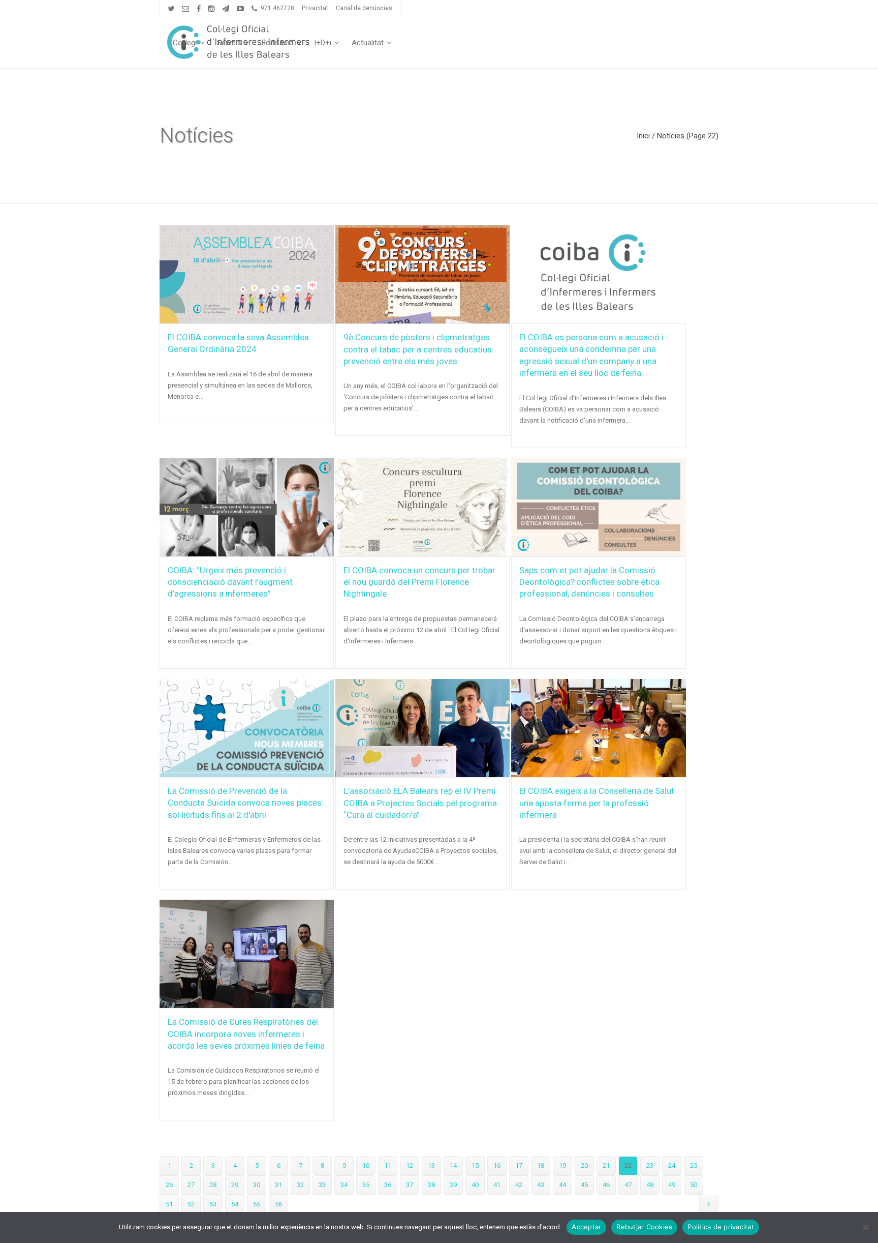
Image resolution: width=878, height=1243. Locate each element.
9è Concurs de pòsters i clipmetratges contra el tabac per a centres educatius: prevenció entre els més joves (418, 349)
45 (584, 1185)
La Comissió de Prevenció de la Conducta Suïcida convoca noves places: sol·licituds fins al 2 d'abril (246, 803)
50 (693, 1185)
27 (191, 1185)
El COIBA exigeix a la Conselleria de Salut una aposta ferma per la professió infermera (596, 803)
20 (584, 1165)
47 (628, 1185)
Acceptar (586, 1227)
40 (475, 1185)
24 (671, 1165)
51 (169, 1204)
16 (496, 1165)
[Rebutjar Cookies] (865, 1227)
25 (693, 1165)
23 (649, 1165)
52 (191, 1204)
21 (606, 1165)
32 (300, 1185)
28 (212, 1185)
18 (540, 1165)
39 (453, 1185)
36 (387, 1185)
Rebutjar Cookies (644, 1227)
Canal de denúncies (364, 8)
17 (518, 1165)
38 (431, 1185)
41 (496, 1185)
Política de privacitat (720, 1227)
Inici (643, 135)
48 (649, 1185)
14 (453, 1165)
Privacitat (315, 8)
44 (562, 1185)
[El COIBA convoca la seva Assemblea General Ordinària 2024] (247, 274)
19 (562, 1165)
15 (475, 1165)
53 (212, 1204)
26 (169, 1185)
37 (409, 1185)
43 (540, 1185)
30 (256, 1185)
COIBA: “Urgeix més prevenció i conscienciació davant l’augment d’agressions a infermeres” (230, 582)
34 (344, 1185)
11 (387, 1165)
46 (606, 1185)
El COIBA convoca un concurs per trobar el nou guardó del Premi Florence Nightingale (419, 582)
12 (409, 1165)
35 (365, 1185)
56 (278, 1204)
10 (365, 1165)
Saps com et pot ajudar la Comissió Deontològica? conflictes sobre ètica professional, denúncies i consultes (589, 582)
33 (322, 1185)
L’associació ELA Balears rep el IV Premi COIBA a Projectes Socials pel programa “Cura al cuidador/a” (420, 803)
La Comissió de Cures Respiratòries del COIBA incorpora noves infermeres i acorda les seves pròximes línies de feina (246, 1034)
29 (234, 1185)
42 (518, 1185)
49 (671, 1185)
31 (278, 1185)
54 (234, 1204)
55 (256, 1204)
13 (431, 1165)
